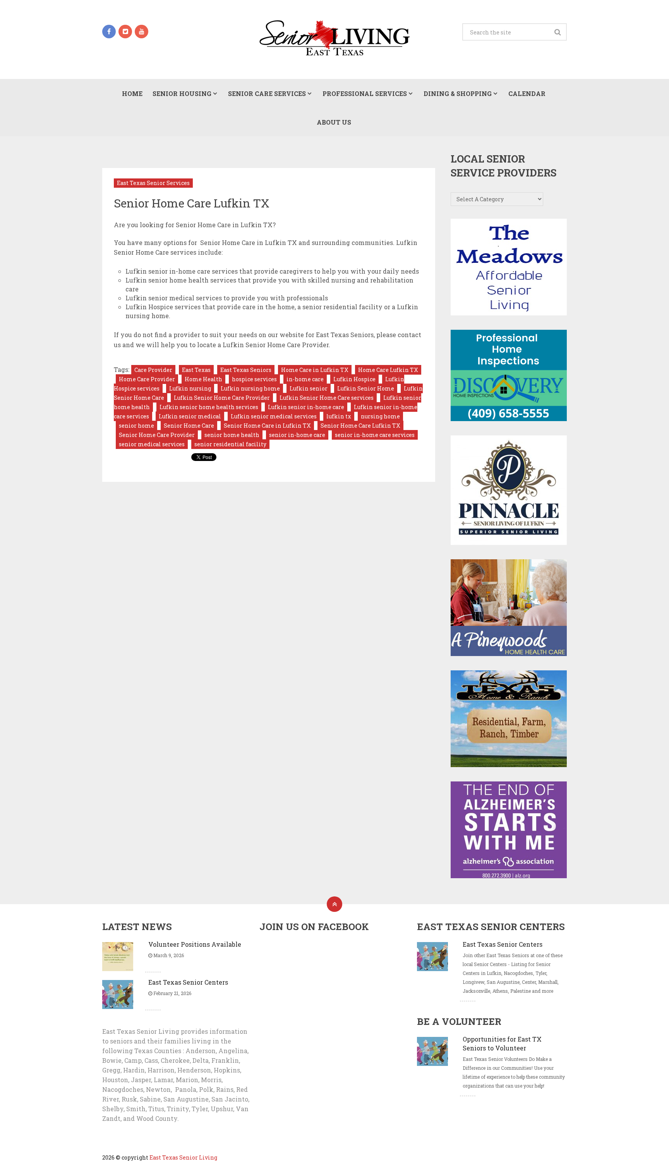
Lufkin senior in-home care (306, 407)
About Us (334, 122)
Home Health (203, 379)
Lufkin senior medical (190, 416)
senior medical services (152, 444)
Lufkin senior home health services (209, 407)
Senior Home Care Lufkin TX (360, 425)
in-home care (305, 379)
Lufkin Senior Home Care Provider (222, 397)
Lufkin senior (309, 388)
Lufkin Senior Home (365, 388)
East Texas (196, 369)
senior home (136, 425)
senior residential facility (230, 444)
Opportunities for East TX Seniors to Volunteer (502, 1043)
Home (132, 93)
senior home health (231, 435)
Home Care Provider (147, 379)
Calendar (526, 93)
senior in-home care (297, 435)
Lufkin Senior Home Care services (327, 397)
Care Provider (153, 369)
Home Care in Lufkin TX (314, 369)
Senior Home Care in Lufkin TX (267, 425)
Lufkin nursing (190, 388)
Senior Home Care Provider (157, 435)
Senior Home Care (189, 425)
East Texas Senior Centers (188, 982)
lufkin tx (338, 416)
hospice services (254, 379)
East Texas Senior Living (183, 1157)
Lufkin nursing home (250, 388)
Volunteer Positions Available (194, 944)
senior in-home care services (375, 435)
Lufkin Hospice (354, 379)
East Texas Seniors (245, 369)
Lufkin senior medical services (274, 416)
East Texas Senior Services (153, 183)
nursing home (380, 416)
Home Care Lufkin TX (388, 369)
